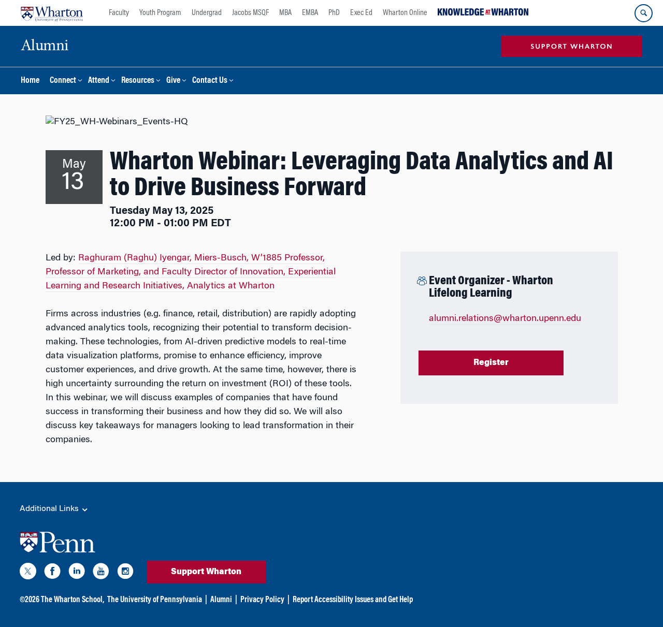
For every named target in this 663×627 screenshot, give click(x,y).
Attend (98, 81)
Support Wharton (206, 572)
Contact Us (209, 81)
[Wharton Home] (52, 13)
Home (30, 81)
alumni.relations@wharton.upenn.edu (505, 319)
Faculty (119, 13)
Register (491, 363)
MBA (285, 13)
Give (173, 81)
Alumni (221, 600)
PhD (334, 13)
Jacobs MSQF (250, 13)
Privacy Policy (262, 600)
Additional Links (50, 509)
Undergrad (207, 13)
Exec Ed (361, 13)
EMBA (310, 13)
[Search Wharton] (644, 13)
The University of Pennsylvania (154, 600)
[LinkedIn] (76, 573)
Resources (137, 81)
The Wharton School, (72, 600)
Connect (63, 81)
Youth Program (160, 13)
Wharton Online (405, 13)
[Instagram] (125, 573)
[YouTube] (101, 573)
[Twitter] (28, 573)
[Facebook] (52, 573)
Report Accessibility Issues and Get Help (353, 600)
